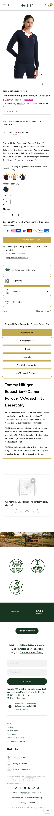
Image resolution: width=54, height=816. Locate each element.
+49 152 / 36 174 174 (20, 758)
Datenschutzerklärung (31, 652)
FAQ (9, 723)
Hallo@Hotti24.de (19, 763)
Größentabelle (27, 340)
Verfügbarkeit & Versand (27, 373)
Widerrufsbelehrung (33, 798)
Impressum (36, 793)
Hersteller (27, 357)
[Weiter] (42, 84)
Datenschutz (24, 793)
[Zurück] (7, 84)
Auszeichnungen (21, 709)
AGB (15, 793)
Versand (20, 103)
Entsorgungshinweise (16, 741)
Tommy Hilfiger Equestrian (15, 91)
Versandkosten (30, 776)
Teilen (5, 311)
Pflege (27, 349)
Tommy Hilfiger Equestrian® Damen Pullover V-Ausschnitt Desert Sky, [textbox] (24, 395)
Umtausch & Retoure (15, 738)
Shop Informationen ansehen (17, 258)
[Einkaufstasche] (49, 5)
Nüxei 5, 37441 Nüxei (21, 769)
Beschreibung (27, 332)
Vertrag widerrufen (27, 631)
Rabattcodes (12, 734)
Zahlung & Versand (27, 802)
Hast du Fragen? (43, 311)
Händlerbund (17, 798)
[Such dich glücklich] (9, 5)
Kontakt (10, 727)
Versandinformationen (14, 783)
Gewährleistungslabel (27, 365)
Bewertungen (12, 731)
